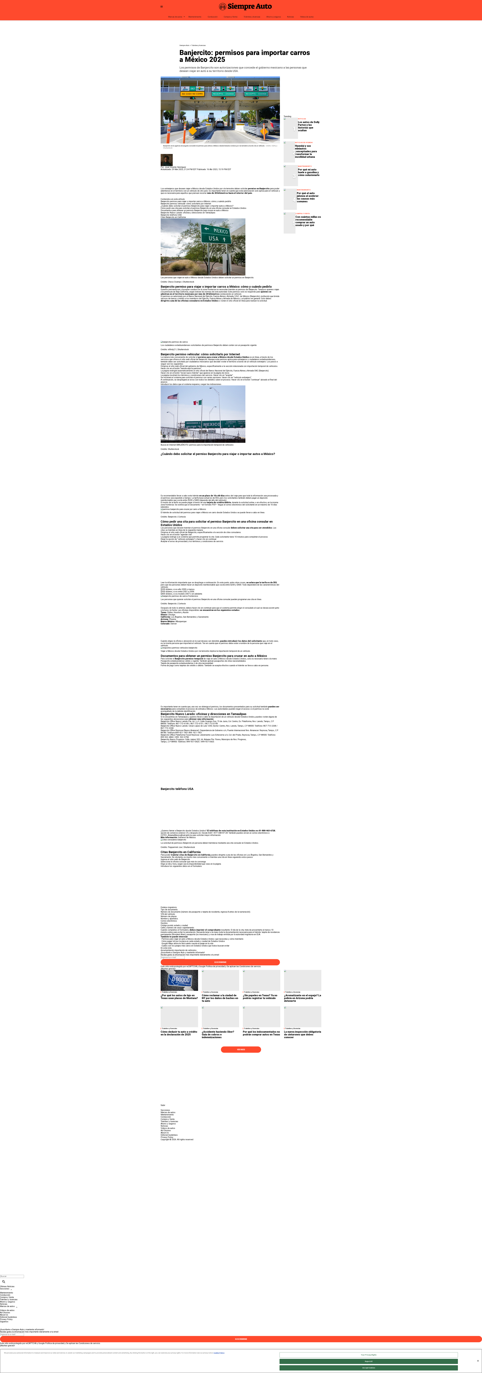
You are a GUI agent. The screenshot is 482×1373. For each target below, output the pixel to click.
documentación (167, 950)
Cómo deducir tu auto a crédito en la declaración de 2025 (179, 1033)
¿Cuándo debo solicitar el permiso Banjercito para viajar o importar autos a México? (197, 206)
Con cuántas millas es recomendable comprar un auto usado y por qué (308, 221)
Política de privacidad (215, 966)
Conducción (213, 17)
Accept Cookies (368, 1368)
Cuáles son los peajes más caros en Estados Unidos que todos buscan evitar (195, 946)
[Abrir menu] (161, 6)
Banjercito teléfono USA (171, 215)
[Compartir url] (163, 185)
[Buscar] (3, 1281)
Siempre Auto (184, 45)
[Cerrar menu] (3, 1272)
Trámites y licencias (252, 17)
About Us (165, 1133)
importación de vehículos (185, 950)
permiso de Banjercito (247, 289)
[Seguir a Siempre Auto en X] (170, 1099)
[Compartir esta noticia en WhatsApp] (164, 171)
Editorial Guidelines (169, 1135)
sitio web (174, 859)
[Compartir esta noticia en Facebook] (170, 171)
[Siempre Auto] (245, 6)
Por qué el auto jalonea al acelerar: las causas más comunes (308, 197)
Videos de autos (307, 17)
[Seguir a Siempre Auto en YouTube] (182, 1099)
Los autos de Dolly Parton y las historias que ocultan (308, 126)
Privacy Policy (167, 1137)
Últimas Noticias (7, 1286)
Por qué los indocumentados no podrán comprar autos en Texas (261, 1033)
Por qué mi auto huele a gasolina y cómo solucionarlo (308, 172)
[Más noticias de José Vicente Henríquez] (167, 155)
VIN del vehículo (168, 914)
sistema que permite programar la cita (197, 537)
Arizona (164, 619)
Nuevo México (168, 621)
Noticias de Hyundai (304, 142)
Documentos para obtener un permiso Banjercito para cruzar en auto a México (194, 210)
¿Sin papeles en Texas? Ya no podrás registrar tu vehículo (260, 997)
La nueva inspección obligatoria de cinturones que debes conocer (302, 1034)
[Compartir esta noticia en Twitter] (176, 171)
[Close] (478, 1361)
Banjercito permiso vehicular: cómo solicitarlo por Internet (186, 203)
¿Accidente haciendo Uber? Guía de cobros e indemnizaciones (218, 1034)
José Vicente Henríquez (175, 167)
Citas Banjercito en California (173, 217)
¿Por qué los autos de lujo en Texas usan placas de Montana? (179, 997)
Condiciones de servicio (250, 966)
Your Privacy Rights (368, 1355)
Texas (163, 612)
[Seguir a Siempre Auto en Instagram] (176, 1099)
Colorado (165, 623)
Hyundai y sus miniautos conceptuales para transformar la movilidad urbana (306, 151)
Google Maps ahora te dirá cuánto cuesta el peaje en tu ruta (187, 943)
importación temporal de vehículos (262, 366)
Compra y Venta (230, 17)
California (165, 617)
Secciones (4, 1289)
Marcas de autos (175, 17)
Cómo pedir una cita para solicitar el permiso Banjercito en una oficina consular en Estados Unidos (203, 208)
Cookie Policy (219, 1353)
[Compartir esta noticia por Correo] (182, 171)
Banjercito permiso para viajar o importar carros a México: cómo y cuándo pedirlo (196, 201)
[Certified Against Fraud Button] (170, 1142)
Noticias (290, 17)
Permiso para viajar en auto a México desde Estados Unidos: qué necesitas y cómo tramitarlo (202, 939)
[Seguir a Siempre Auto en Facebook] (164, 1099)
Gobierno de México (187, 837)
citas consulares (233, 532)
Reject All (368, 1361)
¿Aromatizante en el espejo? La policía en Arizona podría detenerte (302, 998)
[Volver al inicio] (241, 1150)
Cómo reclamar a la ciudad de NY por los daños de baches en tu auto (220, 998)
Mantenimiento (195, 17)
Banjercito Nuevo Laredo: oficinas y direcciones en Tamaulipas (188, 212)
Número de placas (169, 916)
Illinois (164, 614)
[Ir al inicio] (241, 1059)
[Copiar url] (166, 179)
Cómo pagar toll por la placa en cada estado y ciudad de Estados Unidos (193, 941)
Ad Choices (166, 1130)
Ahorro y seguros (273, 17)
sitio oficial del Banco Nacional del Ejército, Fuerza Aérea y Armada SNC (227, 370)
